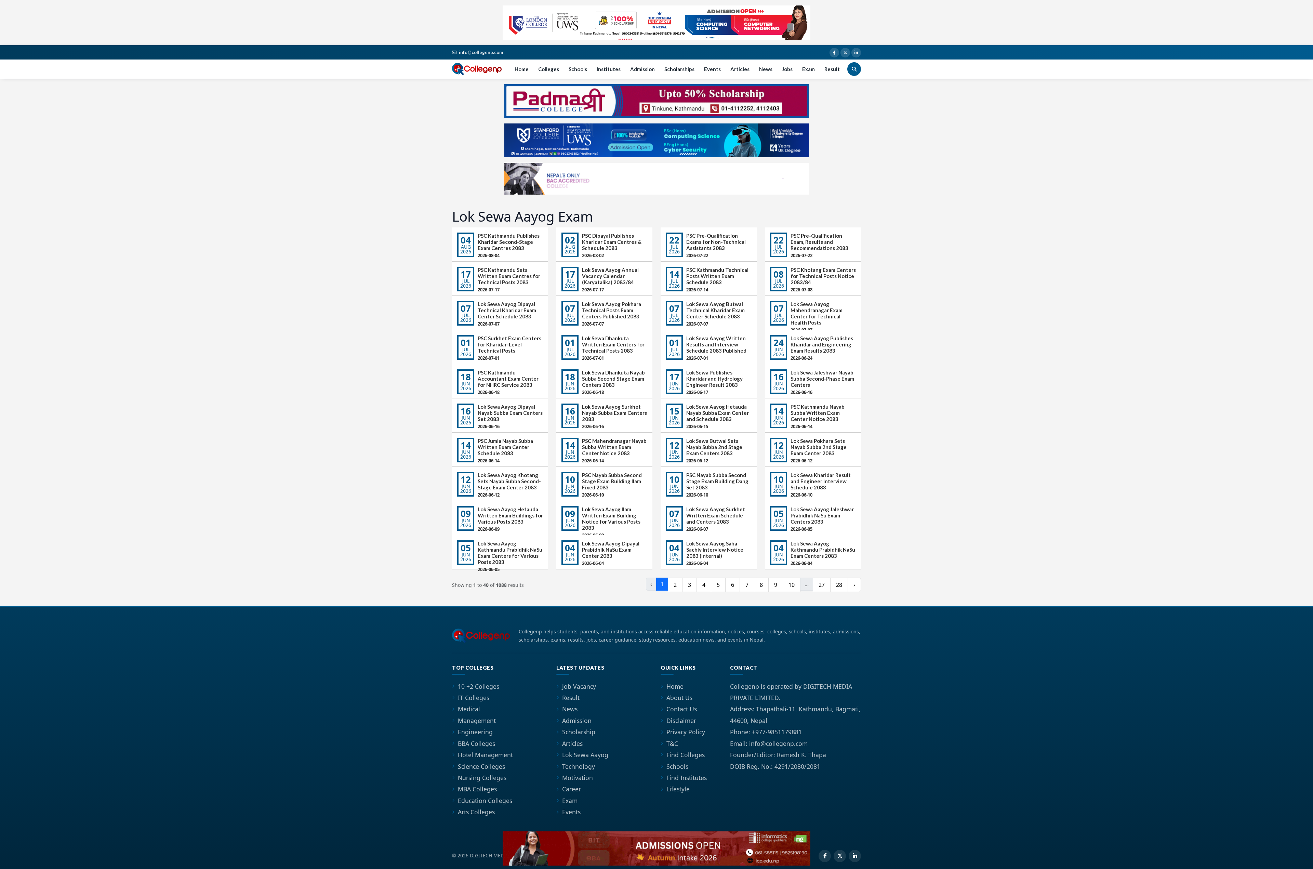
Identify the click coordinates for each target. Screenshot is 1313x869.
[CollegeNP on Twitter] (845, 52)
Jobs (787, 69)
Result (832, 69)
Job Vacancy (579, 686)
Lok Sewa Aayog (585, 755)
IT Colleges (473, 698)
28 (839, 585)
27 (822, 585)
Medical (469, 709)
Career (571, 789)
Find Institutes (686, 778)
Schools (578, 69)
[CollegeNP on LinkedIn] (856, 52)
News (765, 69)
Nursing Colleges (482, 778)
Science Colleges (481, 766)
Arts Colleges (476, 812)
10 (791, 585)
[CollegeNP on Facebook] (834, 52)
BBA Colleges (476, 743)
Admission (642, 69)
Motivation (577, 778)
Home (522, 69)
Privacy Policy (685, 732)
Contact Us (681, 709)
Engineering (475, 732)
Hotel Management (485, 755)
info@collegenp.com (481, 52)
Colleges (548, 69)
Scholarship (578, 732)
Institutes (609, 69)
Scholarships (679, 69)
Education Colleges (485, 800)
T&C (672, 743)
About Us (679, 698)
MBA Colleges (477, 789)
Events (712, 69)
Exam (808, 69)
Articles (740, 69)
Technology (578, 766)
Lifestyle (678, 789)
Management (477, 720)
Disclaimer (681, 720)
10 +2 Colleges (478, 686)
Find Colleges (685, 755)
